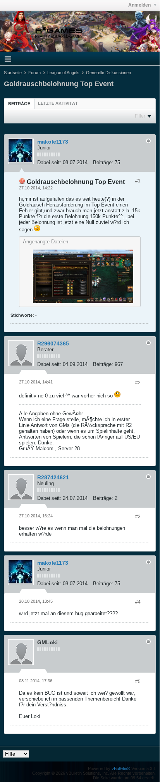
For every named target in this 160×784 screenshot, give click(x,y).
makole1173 (52, 142)
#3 (138, 516)
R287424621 (53, 477)
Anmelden (140, 5)
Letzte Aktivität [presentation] (58, 103)
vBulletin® (121, 768)
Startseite (13, 72)
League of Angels (63, 72)
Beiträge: (103, 162)
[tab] (19, 103)
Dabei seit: (49, 162)
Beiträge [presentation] (19, 103)
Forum (34, 72)
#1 (138, 181)
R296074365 (53, 343)
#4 (138, 602)
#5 (138, 681)
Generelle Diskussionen (108, 72)
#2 (138, 382)
